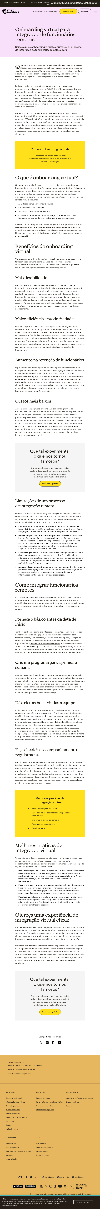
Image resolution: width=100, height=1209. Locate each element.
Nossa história (11, 1144)
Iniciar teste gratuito (50, 484)
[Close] (96, 1202)
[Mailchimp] (77, 1177)
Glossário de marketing (44, 1106)
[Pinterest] (65, 1186)
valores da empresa (54, 731)
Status (8, 1125)
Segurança (10, 1121)
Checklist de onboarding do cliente (19, 1073)
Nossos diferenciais (13, 1114)
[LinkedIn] (55, 1186)
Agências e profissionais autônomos (79, 1098)
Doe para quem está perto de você (18, 1151)
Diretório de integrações (45, 1110)
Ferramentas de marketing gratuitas (49, 1102)
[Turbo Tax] (35, 1177)
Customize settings (83, 1202)
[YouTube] (60, 1186)
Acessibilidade (11, 1159)
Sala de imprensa (12, 1147)
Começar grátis (68, 11)
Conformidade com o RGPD (16, 1117)
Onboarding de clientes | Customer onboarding (24, 1065)
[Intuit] (22, 1177)
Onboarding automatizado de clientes (21, 1069)
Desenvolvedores (72, 1102)
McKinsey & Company (47, 113)
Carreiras (9, 1155)
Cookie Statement (11, 1205)
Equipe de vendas (42, 1155)
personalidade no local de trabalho (49, 722)
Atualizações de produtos (15, 1102)
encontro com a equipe (37, 716)
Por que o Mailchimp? (14, 1098)
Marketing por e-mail (13, 1106)
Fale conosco (41, 1144)
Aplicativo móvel (12, 1129)
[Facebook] (42, 1186)
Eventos (69, 1106)
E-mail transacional (13, 1110)
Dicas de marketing (43, 1098)
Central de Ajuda (42, 1151)
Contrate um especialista (45, 1147)
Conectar (84, 11)
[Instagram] (50, 1186)
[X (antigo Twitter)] (46, 1186)
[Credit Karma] (48, 1177)
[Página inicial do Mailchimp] (10, 11)
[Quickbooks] (63, 1177)
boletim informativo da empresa (45, 643)
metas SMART (21, 236)
